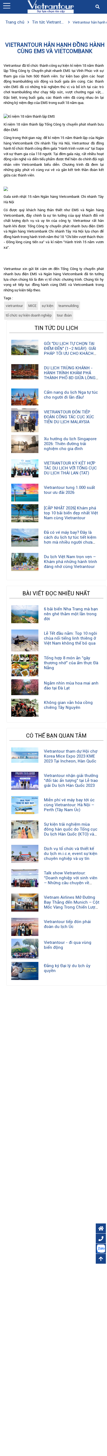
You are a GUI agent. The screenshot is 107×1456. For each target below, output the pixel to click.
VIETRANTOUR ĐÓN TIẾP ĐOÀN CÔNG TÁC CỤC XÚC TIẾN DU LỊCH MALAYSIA (69, 417)
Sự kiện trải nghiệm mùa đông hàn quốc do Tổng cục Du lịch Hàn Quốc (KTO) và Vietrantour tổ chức (70, 832)
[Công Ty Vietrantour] (50, 6)
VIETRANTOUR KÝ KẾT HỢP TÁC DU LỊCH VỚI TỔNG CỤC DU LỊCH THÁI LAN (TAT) (70, 468)
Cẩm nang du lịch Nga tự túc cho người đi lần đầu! (71, 395)
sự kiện (47, 306)
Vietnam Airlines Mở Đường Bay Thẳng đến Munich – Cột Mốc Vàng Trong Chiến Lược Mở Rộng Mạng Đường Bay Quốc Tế (71, 907)
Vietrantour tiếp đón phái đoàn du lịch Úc (67, 924)
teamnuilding (68, 306)
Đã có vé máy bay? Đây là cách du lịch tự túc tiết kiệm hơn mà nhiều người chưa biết (70, 540)
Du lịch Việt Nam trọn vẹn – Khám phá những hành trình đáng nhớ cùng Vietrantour (70, 561)
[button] (7, 6)
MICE (32, 306)
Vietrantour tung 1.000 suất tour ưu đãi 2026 (69, 490)
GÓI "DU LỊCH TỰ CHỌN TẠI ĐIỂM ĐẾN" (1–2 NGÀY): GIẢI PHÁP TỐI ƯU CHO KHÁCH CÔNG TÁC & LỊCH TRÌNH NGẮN (70, 353)
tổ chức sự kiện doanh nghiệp (29, 315)
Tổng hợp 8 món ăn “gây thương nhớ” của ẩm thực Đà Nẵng (71, 663)
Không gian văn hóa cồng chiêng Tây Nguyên (68, 705)
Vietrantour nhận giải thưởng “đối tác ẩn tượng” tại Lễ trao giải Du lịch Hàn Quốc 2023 (71, 780)
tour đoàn (64, 315)
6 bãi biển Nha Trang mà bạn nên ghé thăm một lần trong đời (71, 614)
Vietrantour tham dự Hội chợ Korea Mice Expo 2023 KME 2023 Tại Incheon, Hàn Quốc (70, 756)
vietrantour (14, 306)
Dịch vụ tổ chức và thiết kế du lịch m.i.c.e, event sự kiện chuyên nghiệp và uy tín (70, 853)
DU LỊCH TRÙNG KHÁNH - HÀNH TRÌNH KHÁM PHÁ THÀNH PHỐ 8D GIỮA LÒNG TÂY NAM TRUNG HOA (69, 375)
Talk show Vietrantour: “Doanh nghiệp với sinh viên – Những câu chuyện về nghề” (70, 880)
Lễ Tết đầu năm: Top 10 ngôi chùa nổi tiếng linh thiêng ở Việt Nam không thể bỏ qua (70, 638)
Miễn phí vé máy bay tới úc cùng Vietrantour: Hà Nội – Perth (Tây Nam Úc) (69, 804)
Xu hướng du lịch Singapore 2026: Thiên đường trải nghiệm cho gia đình (70, 443)
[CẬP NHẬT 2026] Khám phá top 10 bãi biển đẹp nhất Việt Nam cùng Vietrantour (71, 513)
